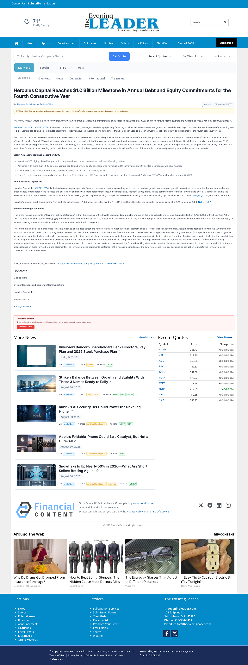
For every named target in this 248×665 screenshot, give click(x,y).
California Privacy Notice (98, 655)
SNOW (133, 484)
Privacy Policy (135, 511)
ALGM (115, 394)
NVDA (162, 389)
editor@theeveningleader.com (192, 624)
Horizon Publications (81, 651)
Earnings (112, 484)
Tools (80, 67)
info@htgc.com (200, 195)
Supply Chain (93, 394)
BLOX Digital (153, 655)
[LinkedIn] (219, 509)
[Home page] (121, 22)
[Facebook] (210, 509)
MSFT (122, 424)
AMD (161, 360)
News (59, 78)
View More (145, 337)
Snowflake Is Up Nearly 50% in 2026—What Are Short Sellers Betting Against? (103, 468)
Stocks (45, 67)
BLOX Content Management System (173, 651)
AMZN (162, 349)
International (97, 78)
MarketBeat (69, 365)
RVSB (109, 365)
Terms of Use (57, 655)
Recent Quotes (157, 56)
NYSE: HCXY (204, 202)
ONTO (130, 394)
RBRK (129, 424)
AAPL (122, 454)
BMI (123, 394)
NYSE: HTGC (42, 127)
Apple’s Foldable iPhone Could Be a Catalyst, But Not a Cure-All (103, 439)
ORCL (162, 394)
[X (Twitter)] (201, 509)
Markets (24, 67)
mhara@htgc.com (23, 306)
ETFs (63, 67)
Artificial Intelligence (96, 424)
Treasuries (117, 78)
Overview (44, 78)
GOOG (162, 372)
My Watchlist (191, 56)
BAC (161, 366)
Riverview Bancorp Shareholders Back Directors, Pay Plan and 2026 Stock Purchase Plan (102, 349)
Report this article (26, 327)
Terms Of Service (159, 511)
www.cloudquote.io (144, 503)
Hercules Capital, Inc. (24, 127)
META (162, 377)
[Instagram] (228, 509)
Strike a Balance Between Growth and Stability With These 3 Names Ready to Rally (101, 379)
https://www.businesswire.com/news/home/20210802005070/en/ (90, 263)
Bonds (90, 365)
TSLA (161, 400)
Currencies (76, 78)
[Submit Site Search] (225, 22)
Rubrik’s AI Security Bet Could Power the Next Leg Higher (100, 409)
